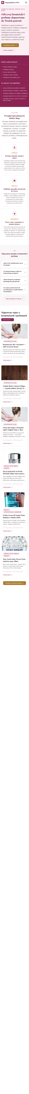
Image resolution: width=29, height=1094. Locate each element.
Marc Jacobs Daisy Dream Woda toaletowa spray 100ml (14, 560)
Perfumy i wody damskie (11, 553)
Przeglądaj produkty (9, 45)
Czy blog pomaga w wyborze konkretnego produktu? (12, 272)
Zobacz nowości (7, 319)
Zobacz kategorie (8, 50)
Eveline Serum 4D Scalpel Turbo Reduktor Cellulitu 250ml (14, 516)
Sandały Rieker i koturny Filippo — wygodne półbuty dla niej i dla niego (14, 388)
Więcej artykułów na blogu (13, 298)
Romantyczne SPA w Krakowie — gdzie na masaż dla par (14, 345)
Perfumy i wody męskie (11, 466)
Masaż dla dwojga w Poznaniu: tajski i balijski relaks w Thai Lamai (13, 429)
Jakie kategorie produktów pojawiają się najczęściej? (11, 280)
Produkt (6, 468)
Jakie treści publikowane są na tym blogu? (13, 264)
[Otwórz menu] (26, 2)
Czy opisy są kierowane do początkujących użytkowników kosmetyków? (13, 289)
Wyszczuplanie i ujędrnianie (12, 512)
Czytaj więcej (7, 360)
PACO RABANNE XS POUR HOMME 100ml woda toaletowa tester (14, 473)
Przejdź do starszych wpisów (13, 583)
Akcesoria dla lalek (10, 341)
